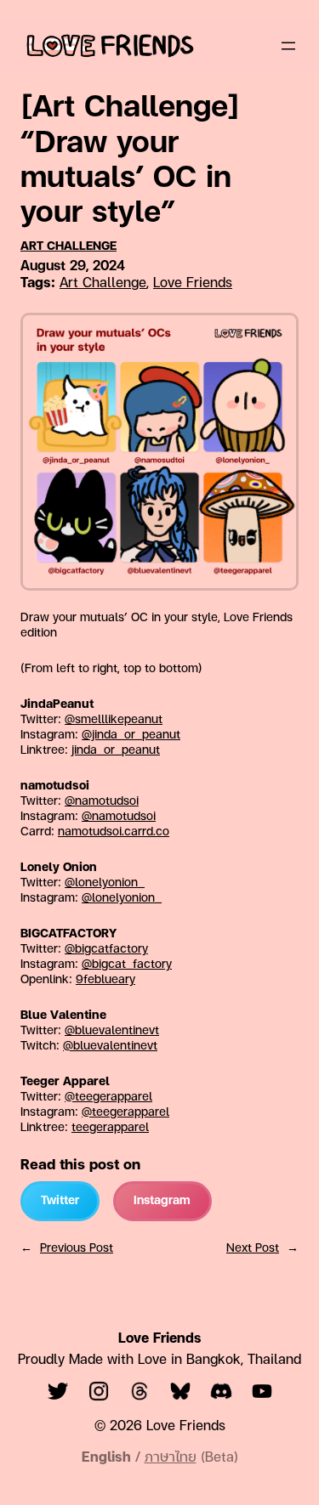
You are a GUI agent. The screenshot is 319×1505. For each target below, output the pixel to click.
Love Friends (192, 284)
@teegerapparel (108, 1097)
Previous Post (76, 1248)
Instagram (162, 1201)
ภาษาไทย (171, 1458)
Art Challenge (68, 246)
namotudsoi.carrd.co (113, 832)
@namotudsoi (102, 801)
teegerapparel (130, 1112)
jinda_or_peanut (115, 750)
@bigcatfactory (106, 949)
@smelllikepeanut (113, 720)
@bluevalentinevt (112, 1031)
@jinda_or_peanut (131, 735)
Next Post (252, 1248)
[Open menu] (288, 46)
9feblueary (105, 980)
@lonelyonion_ (105, 883)
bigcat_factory (132, 964)
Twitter (60, 1201)
